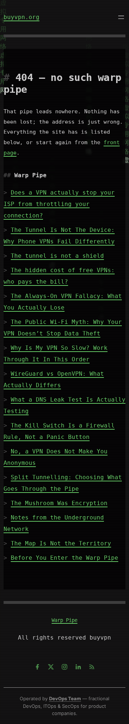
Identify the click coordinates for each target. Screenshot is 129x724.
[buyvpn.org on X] (51, 667)
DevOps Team (65, 698)
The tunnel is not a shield (57, 255)
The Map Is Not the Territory (61, 543)
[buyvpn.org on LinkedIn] (78, 667)
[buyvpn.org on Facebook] (37, 667)
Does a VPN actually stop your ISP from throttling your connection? (59, 204)
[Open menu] (121, 17)
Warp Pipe (64, 620)
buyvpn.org (21, 17)
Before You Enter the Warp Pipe (64, 557)
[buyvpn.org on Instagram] (64, 667)
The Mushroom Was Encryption (59, 503)
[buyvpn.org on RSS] (92, 667)
